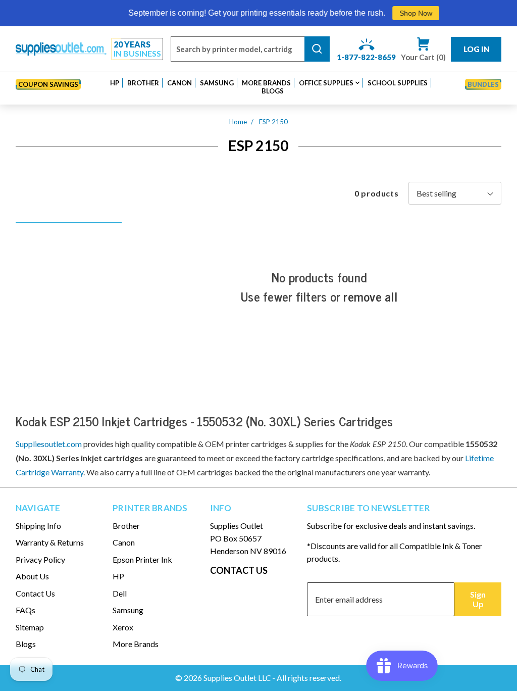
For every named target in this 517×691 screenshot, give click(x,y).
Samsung (128, 610)
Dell (120, 593)
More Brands (136, 644)
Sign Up (478, 599)
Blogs (26, 644)
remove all (370, 296)
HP (118, 576)
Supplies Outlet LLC (237, 677)
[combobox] (237, 49)
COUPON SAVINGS (48, 84)
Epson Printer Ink (142, 559)
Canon (124, 542)
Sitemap (30, 627)
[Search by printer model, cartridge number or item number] (317, 49)
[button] (114, 83)
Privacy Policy (40, 559)
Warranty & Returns (50, 542)
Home (238, 122)
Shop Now (406, 13)
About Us (32, 576)
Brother (126, 525)
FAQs (25, 610)
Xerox (123, 627)
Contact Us (35, 593)
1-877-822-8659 (366, 57)
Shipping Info (38, 525)
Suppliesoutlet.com (49, 444)
